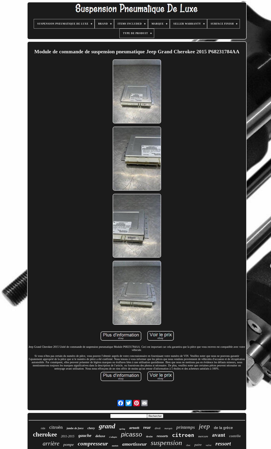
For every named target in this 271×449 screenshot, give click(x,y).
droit (157, 428)
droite (149, 436)
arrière (51, 443)
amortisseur (134, 444)
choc (188, 445)
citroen (183, 435)
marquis (168, 428)
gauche (84, 435)
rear (147, 427)
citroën (56, 427)
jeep (204, 426)
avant (218, 435)
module (115, 446)
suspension (166, 443)
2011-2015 (67, 436)
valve (208, 445)
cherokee (45, 434)
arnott (134, 428)
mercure (203, 436)
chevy (91, 428)
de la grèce (223, 428)
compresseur (93, 443)
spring (122, 429)
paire (198, 445)
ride (43, 428)
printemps (185, 427)
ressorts (162, 436)
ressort (223, 443)
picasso (131, 434)
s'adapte (113, 437)
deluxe (100, 436)
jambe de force (75, 428)
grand (107, 426)
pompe (68, 444)
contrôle (235, 436)
